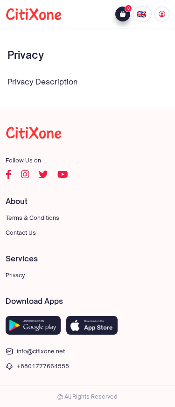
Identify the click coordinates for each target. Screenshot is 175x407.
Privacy (15, 275)
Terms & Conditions (32, 217)
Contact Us (21, 232)
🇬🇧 (142, 14)
